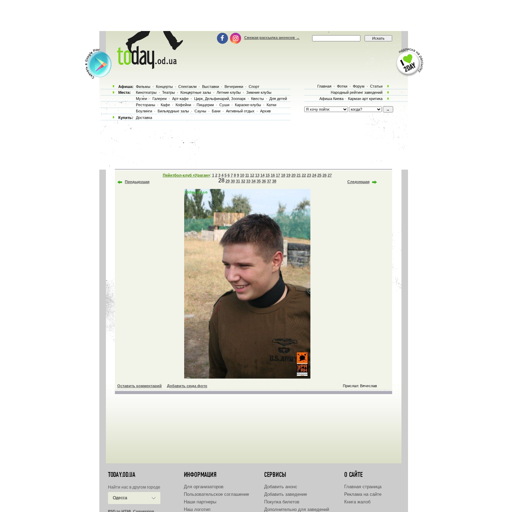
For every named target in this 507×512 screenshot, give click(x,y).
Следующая (358, 182)
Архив (265, 111)
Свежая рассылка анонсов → (272, 38)
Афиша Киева (331, 99)
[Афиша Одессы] (149, 67)
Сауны (200, 111)
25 (319, 175)
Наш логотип (197, 509)
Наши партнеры (200, 501)
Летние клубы (229, 92)
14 (262, 175)
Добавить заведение (285, 494)
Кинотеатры (146, 92)
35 (259, 181)
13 (257, 175)
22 (304, 175)
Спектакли (187, 86)
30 (233, 181)
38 (274, 181)
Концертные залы (195, 92)
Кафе (165, 105)
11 (247, 175)
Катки (271, 105)
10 (242, 175)
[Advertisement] (253, 15)
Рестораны (145, 105)
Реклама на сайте (362, 494)
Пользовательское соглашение (216, 494)
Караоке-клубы (248, 105)
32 (243, 181)
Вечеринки (234, 86)
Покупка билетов (281, 501)
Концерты (164, 86)
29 (228, 181)
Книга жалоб (357, 501)
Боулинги (144, 111)
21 (299, 175)
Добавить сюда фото (187, 386)
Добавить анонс (280, 486)
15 (268, 175)
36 (264, 181)
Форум (359, 86)
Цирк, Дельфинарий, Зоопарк (220, 99)
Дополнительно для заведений (296, 509)
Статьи (376, 86)
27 (330, 175)
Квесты (257, 99)
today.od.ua (121, 475)
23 (309, 175)
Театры (168, 92)
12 (252, 175)
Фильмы (143, 86)
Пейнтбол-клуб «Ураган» (186, 175)
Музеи (141, 99)
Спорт (254, 86)
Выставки (210, 86)
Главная (324, 86)
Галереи (159, 99)
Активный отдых (240, 111)
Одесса (120, 497)
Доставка (144, 118)
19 (288, 175)
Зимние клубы (258, 92)
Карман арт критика (365, 99)
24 (314, 175)
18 (283, 175)
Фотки (342, 86)
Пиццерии (205, 105)
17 (278, 175)
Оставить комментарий (139, 386)
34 (253, 181)
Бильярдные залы (173, 111)
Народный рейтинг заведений (356, 92)
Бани (216, 111)
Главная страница (362, 486)
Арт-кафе (180, 99)
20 (293, 175)
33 (248, 181)
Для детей (278, 99)
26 (324, 175)
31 (238, 181)
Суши (224, 105)
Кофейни (183, 105)
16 (273, 175)
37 (269, 181)
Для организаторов (203, 486)
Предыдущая (137, 182)
